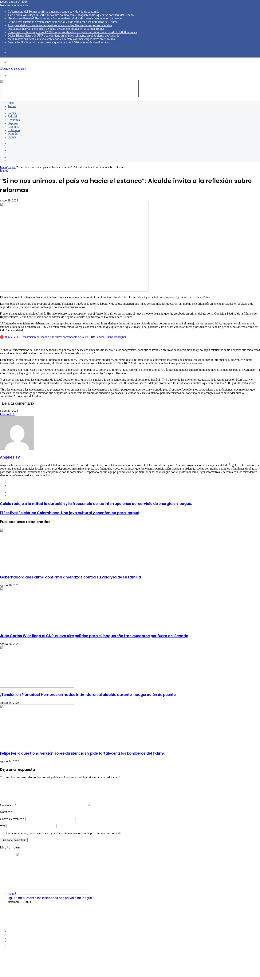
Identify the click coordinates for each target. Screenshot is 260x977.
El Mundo (14, 130)
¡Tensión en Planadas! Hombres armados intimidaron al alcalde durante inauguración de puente (65, 18)
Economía (14, 119)
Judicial (12, 116)
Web (3, 826)
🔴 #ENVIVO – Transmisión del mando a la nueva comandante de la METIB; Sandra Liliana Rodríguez (63, 337)
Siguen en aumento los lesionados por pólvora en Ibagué (50, 898)
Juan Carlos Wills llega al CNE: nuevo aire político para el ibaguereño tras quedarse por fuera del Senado (71, 15)
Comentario (8, 805)
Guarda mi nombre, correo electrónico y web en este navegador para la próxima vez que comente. (63, 833)
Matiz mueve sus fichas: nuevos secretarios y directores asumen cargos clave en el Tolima (61, 39)
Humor (12, 137)
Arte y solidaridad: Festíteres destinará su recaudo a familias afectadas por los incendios (60, 25)
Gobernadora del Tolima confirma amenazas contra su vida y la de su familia (53, 11)
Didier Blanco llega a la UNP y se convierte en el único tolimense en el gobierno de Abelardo (64, 35)
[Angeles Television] (13, 68)
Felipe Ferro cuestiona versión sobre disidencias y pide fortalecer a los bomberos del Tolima (62, 21)
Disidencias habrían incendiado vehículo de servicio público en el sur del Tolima (56, 28)
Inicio (11, 102)
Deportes (13, 123)
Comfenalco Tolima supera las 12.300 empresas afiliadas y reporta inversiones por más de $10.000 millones (72, 32)
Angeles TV (10, 457)
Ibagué (12, 109)
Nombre (6, 811)
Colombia (13, 126)
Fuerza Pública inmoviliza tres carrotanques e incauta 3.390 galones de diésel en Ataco (59, 42)
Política (12, 113)
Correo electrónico (12, 818)
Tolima (12, 106)
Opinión (13, 133)
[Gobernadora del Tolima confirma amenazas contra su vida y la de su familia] (37, 569)
